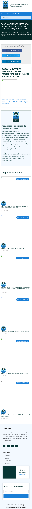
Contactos (20, 13)
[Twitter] (6, 164)
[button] (12, 50)
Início (3, 32)
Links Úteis (14, 13)
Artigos (8, 32)
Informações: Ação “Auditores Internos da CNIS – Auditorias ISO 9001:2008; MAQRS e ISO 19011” (15, 102)
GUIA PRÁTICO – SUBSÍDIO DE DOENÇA (12, 248)
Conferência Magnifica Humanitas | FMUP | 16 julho (15, 331)
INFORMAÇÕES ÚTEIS (18, 46)
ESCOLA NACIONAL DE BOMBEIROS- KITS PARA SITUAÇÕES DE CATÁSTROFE (14, 207)
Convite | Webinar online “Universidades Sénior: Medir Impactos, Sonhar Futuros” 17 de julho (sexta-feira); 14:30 (15, 288)
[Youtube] (2, 164)
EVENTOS (7, 46)
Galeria (9, 13)
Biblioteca (3, 13)
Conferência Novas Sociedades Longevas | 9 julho (14, 373)
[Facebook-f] (10, 164)
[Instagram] (14, 164)
